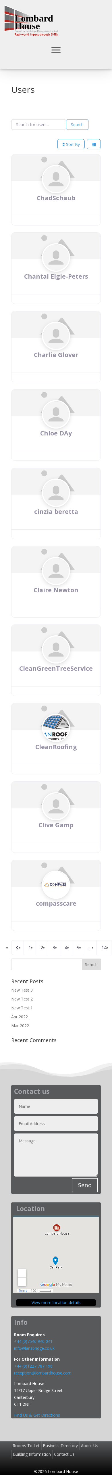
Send (85, 1185)
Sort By (72, 144)
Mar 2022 (20, 1025)
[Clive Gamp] (56, 817)
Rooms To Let (26, 1445)
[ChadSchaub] (56, 190)
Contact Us (64, 1454)
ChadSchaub (56, 198)
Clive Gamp (56, 825)
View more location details (56, 1302)
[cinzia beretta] (56, 503)
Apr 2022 (19, 1016)
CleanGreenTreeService (56, 668)
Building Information (32, 1454)
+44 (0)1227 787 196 (34, 1366)
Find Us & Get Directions (37, 1415)
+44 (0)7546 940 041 (33, 1341)
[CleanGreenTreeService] (56, 660)
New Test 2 (22, 999)
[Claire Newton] (56, 582)
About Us (89, 1445)
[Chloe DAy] (56, 425)
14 (104, 947)
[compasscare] (56, 896)
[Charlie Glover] (56, 347)
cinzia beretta (56, 511)
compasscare (56, 903)
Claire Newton (56, 590)
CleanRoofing (56, 747)
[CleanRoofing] (56, 739)
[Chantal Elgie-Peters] (56, 268)
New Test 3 (22, 990)
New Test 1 (22, 1008)
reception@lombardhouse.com (43, 1373)
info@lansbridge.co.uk (34, 1348)
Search (77, 124)
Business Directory (60, 1445)
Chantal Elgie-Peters (56, 276)
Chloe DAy (56, 433)
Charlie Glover (56, 354)
